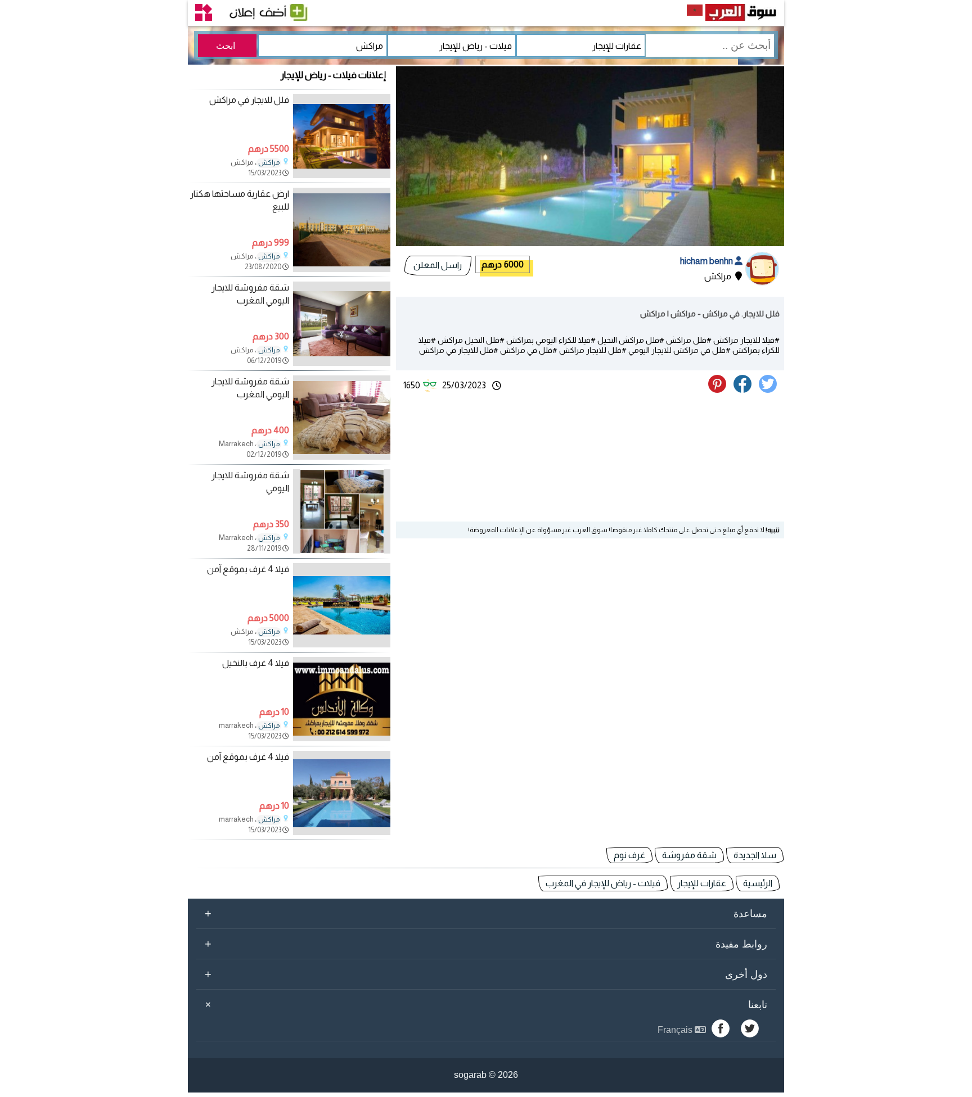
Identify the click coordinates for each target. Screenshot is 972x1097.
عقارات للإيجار (701, 883)
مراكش (269, 162)
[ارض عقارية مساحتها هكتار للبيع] (341, 269)
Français (676, 1030)
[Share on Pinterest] (720, 390)
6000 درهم (503, 264)
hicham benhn (707, 261)
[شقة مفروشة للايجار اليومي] (341, 550)
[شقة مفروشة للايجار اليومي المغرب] (341, 363)
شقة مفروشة (689, 855)
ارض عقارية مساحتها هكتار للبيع (239, 200)
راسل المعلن (437, 265)
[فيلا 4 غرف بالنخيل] (341, 738)
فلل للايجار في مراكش (249, 100)
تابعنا (484, 1004)
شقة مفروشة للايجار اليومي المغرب (250, 294)
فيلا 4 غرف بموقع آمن (248, 569)
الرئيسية (757, 883)
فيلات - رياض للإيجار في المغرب (603, 883)
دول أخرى (486, 974)
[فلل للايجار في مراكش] (341, 175)
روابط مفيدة (486, 943)
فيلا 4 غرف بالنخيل (255, 663)
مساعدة (486, 913)
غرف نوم (629, 855)
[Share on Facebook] (744, 390)
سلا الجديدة (755, 855)
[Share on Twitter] (769, 390)
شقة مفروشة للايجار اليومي (250, 481)
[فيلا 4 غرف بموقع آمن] (341, 644)
